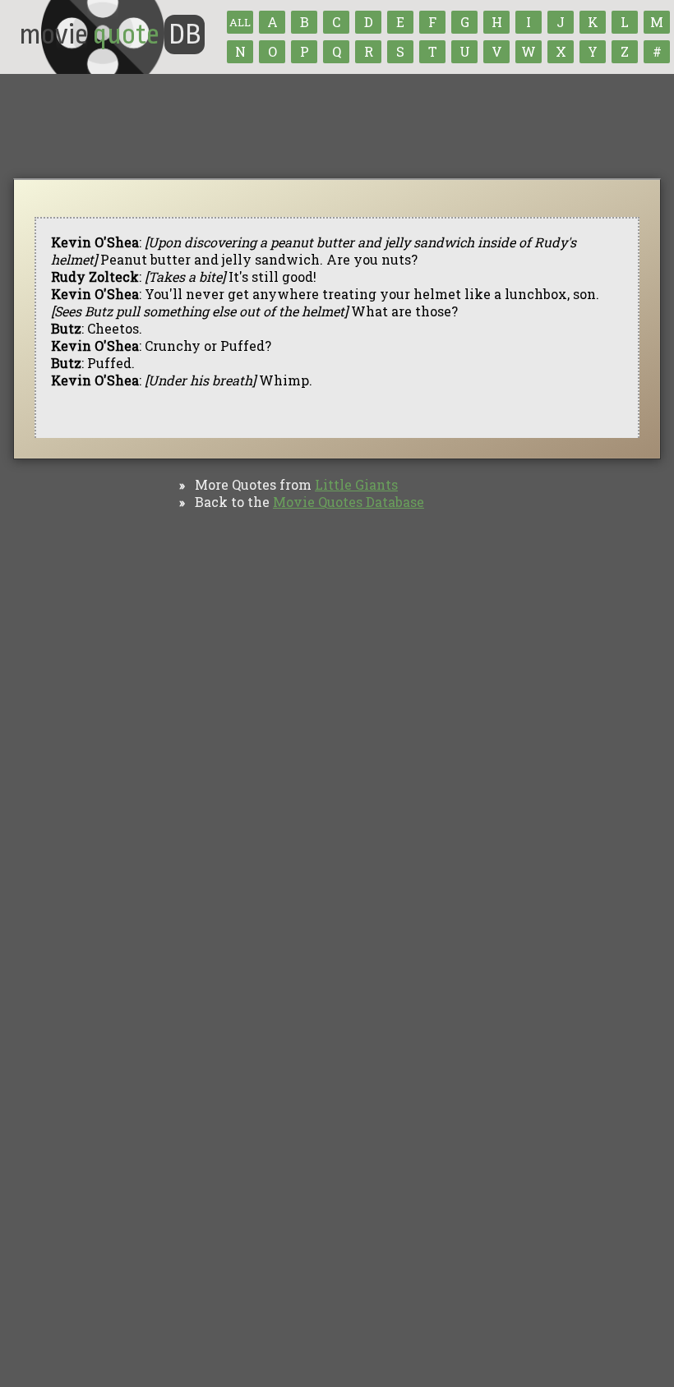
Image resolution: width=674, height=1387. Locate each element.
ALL (240, 22)
